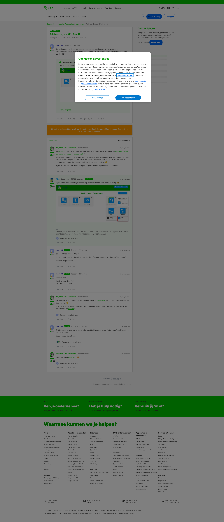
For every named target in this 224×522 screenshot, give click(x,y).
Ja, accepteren (128, 98)
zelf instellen (99, 89)
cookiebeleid (140, 81)
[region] (113, 77)
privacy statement (89, 84)
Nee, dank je (97, 98)
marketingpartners (125, 75)
